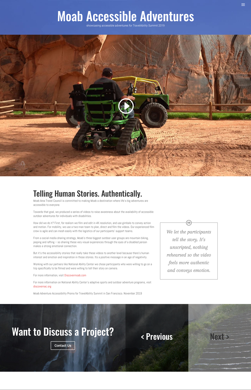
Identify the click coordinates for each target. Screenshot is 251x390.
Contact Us (62, 345)
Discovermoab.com (75, 275)
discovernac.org (42, 286)
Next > (219, 336)
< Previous (157, 336)
